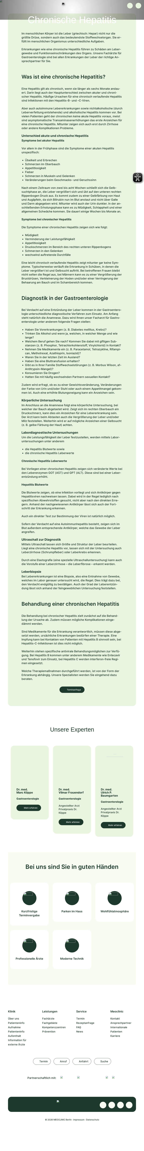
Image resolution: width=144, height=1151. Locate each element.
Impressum (78, 1119)
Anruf (63, 1061)
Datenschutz (92, 1119)
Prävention (48, 1031)
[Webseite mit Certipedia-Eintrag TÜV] (66, 1077)
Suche (104, 1061)
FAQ (78, 1027)
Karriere (115, 1035)
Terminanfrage (74, 689)
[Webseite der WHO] (107, 1077)
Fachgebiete (49, 1022)
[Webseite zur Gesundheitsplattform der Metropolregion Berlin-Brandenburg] (113, 1077)
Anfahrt (83, 1061)
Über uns (13, 1018)
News (79, 1031)
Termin (80, 1018)
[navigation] (138, 5)
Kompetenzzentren (54, 1027)
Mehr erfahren (31, 808)
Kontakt (115, 1018)
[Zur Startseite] (72, 4)
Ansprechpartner (120, 1022)
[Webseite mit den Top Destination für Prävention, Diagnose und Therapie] (89, 1077)
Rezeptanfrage (85, 1022)
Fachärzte (48, 1018)
